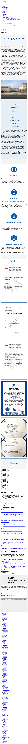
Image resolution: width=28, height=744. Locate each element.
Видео (4, 20)
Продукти (5, 17)
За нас (4, 15)
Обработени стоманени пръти (13, 19)
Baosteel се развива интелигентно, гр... (12, 512)
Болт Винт (13, 567)
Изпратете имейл (4, 571)
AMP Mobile (6, 562)
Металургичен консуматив (12, 18)
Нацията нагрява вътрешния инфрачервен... (14, 548)
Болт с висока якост (14, 566)
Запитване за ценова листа (7, 558)
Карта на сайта (6, 561)
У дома (5, 14)
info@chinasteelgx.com (8, 498)
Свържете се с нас (7, 23)
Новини (5, 21)
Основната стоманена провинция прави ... (13, 539)
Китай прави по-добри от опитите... (11, 531)
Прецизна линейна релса (9, 563)
